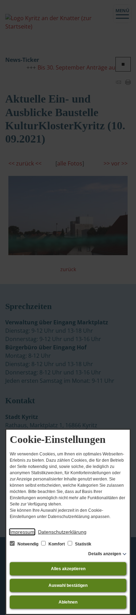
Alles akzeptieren (68, 568)
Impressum (22, 532)
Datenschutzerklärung (62, 532)
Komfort (56, 544)
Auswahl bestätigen (68, 585)
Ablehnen (68, 602)
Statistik (82, 544)
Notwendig (27, 544)
